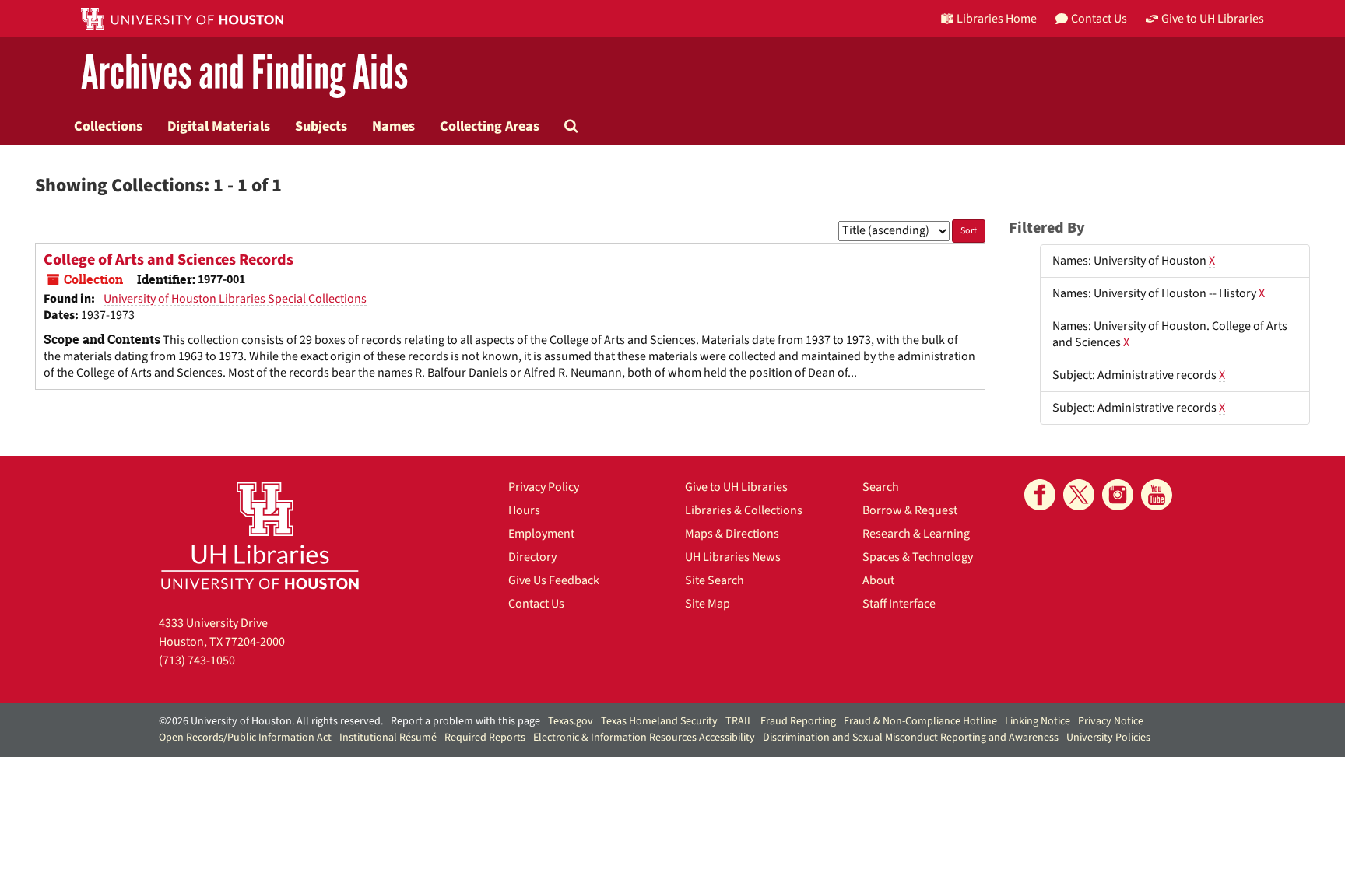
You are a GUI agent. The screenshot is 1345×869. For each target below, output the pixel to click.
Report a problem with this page (465, 721)
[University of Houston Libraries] (260, 535)
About (878, 580)
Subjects (321, 126)
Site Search (714, 580)
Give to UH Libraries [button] (1212, 18)
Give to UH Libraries (736, 487)
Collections (108, 126)
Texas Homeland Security (659, 721)
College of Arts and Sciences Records (168, 260)
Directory (532, 557)
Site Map (707, 603)
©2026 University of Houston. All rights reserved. (271, 721)
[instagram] (1117, 494)
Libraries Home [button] (997, 18)
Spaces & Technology (917, 557)
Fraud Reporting (798, 721)
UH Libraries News (733, 557)
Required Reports (484, 737)
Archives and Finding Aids (244, 73)
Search (880, 487)
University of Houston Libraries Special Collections (235, 298)
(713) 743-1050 (197, 660)
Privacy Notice (1110, 721)
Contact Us (536, 603)
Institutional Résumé (388, 737)
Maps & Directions (732, 533)
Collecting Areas (489, 126)
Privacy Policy (543, 487)
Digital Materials (218, 126)
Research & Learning (916, 533)
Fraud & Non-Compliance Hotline (920, 721)
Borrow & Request (909, 510)
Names (393, 126)
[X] (1078, 494)
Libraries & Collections (743, 510)
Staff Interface (899, 603)
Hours (524, 510)
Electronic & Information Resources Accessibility (644, 737)
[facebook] (1039, 494)
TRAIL (739, 721)
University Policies (1108, 737)
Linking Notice (1037, 721)
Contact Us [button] (1099, 18)
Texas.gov (570, 721)
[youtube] (1156, 494)
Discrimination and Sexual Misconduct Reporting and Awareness (911, 737)
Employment (541, 533)
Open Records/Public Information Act (245, 737)
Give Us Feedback (553, 580)
